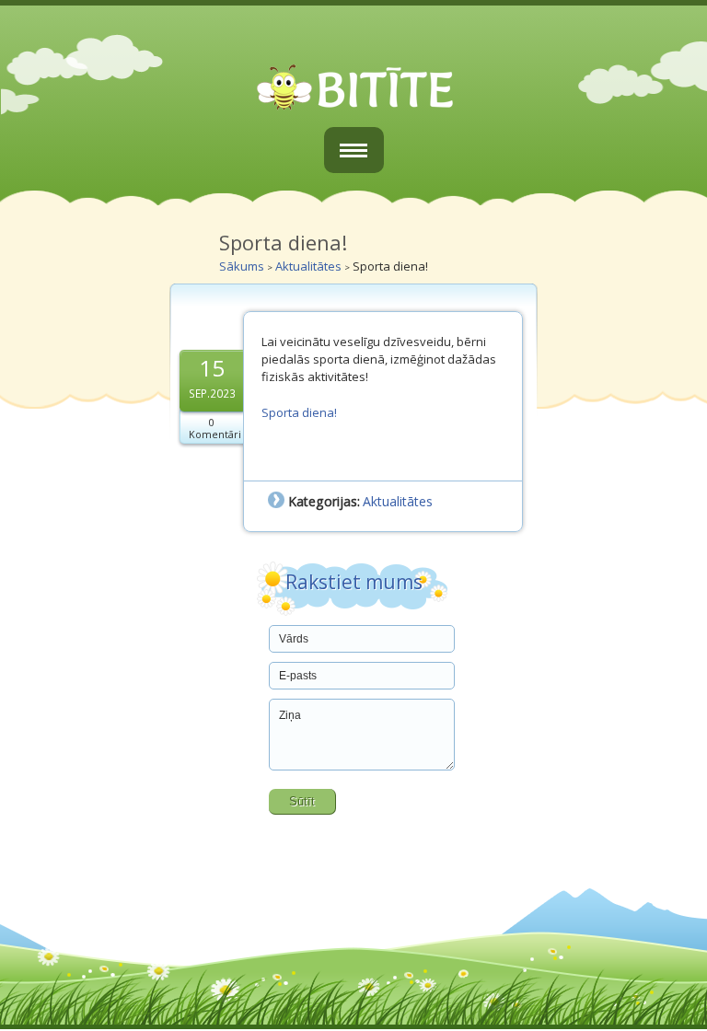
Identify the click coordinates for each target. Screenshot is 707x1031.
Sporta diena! (299, 412)
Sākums (241, 266)
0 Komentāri (215, 428)
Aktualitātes (308, 266)
